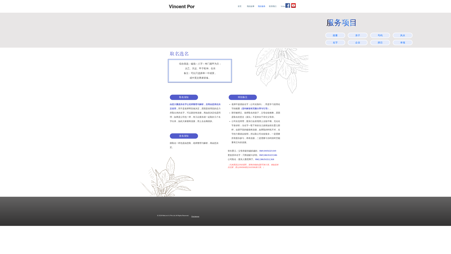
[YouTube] (293, 5)
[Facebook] (287, 5)
